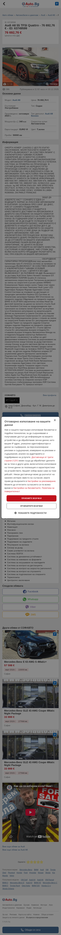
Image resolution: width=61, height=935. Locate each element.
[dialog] (30, 467)
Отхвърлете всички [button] (31, 506)
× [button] (55, 420)
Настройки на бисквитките (27, 488)
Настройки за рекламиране (41, 481)
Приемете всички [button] (31, 498)
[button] (31, 513)
